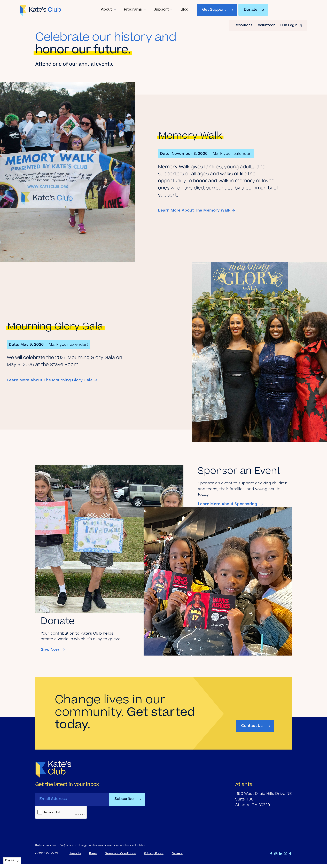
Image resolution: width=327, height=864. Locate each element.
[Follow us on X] (285, 853)
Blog (185, 10)
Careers (177, 853)
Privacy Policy (154, 853)
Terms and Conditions (120, 853)
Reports (75, 853)
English (9, 860)
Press (93, 853)
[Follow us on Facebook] (271, 853)
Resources (243, 25)
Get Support (214, 10)
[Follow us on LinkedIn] (280, 853)
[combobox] (12, 860)
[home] (40, 10)
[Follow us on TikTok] (290, 853)
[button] (108, 10)
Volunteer (266, 25)
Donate (251, 10)
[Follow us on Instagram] (275, 853)
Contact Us (252, 726)
